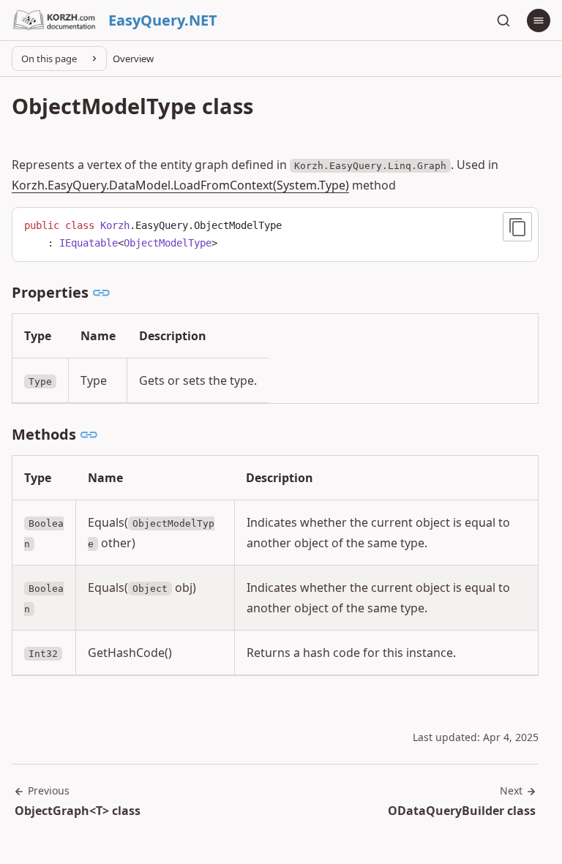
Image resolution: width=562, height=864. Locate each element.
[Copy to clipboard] (517, 226)
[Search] (503, 20)
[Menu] (538, 20)
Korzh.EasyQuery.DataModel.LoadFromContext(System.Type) (180, 185)
